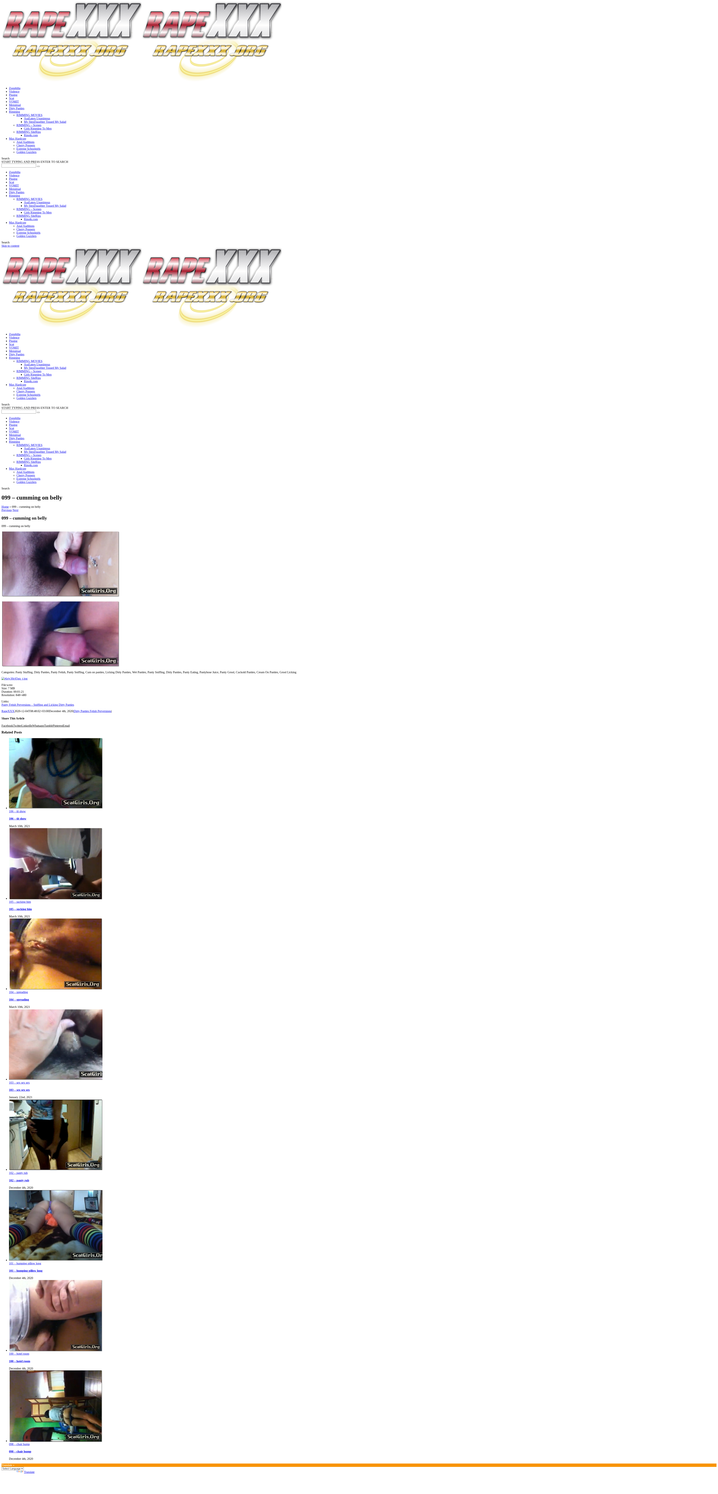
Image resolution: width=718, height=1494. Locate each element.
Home (5, 506)
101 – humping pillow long (25, 1263)
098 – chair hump (19, 1444)
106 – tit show (17, 811)
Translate (29, 1472)
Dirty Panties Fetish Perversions (92, 711)
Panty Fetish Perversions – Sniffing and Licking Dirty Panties (37, 704)
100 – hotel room (19, 1353)
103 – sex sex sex (19, 1082)
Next (15, 510)
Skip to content (10, 245)
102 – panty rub (18, 1172)
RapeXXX (7, 711)
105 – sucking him (20, 901)
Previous (6, 510)
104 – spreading (18, 992)
